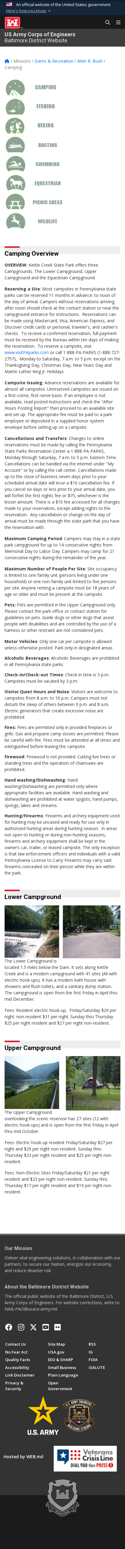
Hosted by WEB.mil (23, 1456)
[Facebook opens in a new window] (8, 1327)
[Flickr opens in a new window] (57, 1327)
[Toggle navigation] (115, 22)
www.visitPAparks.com (27, 352)
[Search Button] (105, 22)
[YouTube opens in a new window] (45, 1327)
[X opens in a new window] (33, 1327)
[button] (29, 11)
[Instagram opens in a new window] (21, 1327)
